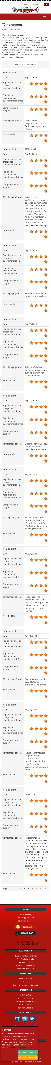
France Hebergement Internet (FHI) (30, 1062)
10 (45, 889)
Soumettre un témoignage (25, 64)
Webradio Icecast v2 (25, 968)
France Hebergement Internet (25, 985)
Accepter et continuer (28, 1052)
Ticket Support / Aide (25, 917)
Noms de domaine (25, 962)
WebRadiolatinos (26, 979)
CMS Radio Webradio (25, 959)
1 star (45, 88)
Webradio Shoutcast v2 (25, 965)
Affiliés (25, 982)
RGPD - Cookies (25, 1004)
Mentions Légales (25, 998)
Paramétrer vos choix (28, 1057)
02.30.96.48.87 (27, 933)
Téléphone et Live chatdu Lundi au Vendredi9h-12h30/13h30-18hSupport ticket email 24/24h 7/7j (25, 941)
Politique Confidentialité (26, 1001)
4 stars (41, 83)
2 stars (31, 83)
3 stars (36, 83)
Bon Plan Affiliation (25, 1008)
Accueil (4, 29)
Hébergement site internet (25, 956)
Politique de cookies (17, 1047)
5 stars (45, 83)
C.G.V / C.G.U (25, 995)
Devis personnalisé (25, 921)
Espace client (25, 914)
